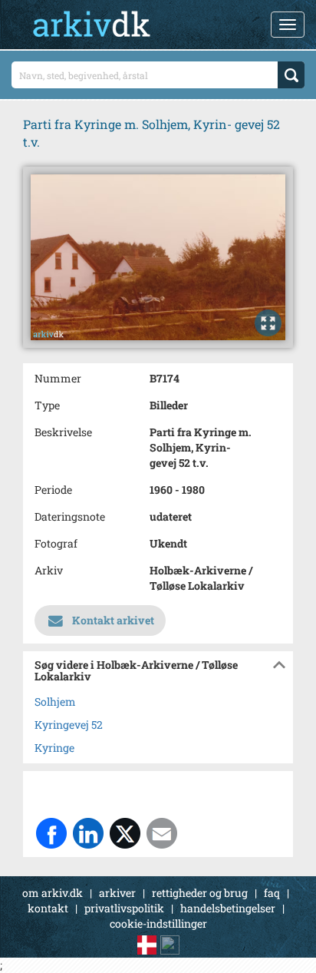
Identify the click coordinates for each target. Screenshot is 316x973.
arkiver (117, 892)
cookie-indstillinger (158, 923)
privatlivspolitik (124, 908)
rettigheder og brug (200, 892)
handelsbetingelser (227, 908)
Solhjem (55, 701)
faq (272, 892)
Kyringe (54, 747)
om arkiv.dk (52, 892)
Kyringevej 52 (69, 724)
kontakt (48, 908)
